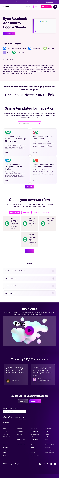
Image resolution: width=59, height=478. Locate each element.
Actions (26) (36, 212)
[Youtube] (55, 464)
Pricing (4, 444)
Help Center (34, 436)
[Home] (6, 7)
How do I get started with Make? (15, 271)
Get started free (46, 6)
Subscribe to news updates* (10, 408)
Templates (19, 436)
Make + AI (5, 434)
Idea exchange (20, 442)
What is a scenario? (10, 278)
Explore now (49, 2)
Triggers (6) (26, 212)
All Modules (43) (14, 212)
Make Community (35, 434)
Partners (33, 450)
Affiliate (33, 447)
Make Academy (34, 431)
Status (4, 452)
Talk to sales (29, 6)
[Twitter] (48, 464)
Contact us (48, 436)
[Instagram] (44, 464)
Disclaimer (47, 447)
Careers (47, 434)
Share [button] (13, 60)
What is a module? (10, 286)
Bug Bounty (48, 450)
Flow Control (51, 48)
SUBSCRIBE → (6, 422)
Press (46, 439)
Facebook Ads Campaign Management (16, 48)
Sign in (36, 6)
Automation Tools (21, 444)
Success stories (20, 434)
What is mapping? (10, 293)
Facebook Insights (36, 48)
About (46, 431)
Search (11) (46, 212)
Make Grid (5, 442)
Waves (4, 455)
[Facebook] (40, 464)
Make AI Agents (6, 436)
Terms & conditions (50, 442)
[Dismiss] (57, 2)
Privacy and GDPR (49, 444)
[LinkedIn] (51, 464)
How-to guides (20, 431)
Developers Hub (35, 439)
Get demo (5, 447)
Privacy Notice (22, 419)
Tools (8, 52)
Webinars (33, 444)
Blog (32, 442)
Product (5, 431)
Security (33, 452)
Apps (4, 439)
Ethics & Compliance (50, 452)
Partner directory (21, 439)
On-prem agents (35, 455)
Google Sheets (20, 52)
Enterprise (5, 450)
